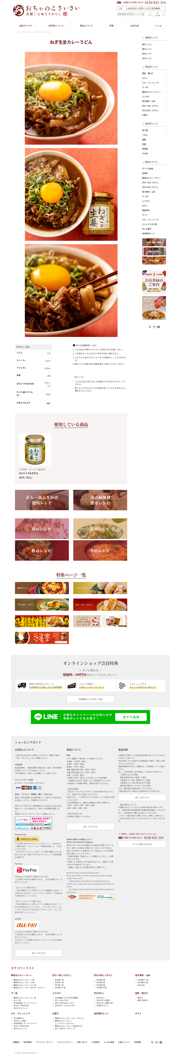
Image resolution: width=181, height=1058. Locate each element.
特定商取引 (28, 1042)
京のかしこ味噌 (20, 1021)
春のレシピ (146, 44)
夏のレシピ (146, 49)
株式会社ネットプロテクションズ (46, 806)
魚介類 (145, 130)
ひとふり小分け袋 (149, 224)
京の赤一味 (59, 982)
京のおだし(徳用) (103, 1000)
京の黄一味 (59, 980)
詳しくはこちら (39, 953)
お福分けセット (102, 1005)
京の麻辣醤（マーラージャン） (26, 1003)
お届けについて (124, 1042)
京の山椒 (141, 985)
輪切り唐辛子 (143, 1000)
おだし (145, 78)
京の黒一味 (59, 985)
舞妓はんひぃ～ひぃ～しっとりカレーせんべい (64, 1022)
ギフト (145, 215)
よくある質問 (109, 1042)
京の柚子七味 (101, 987)
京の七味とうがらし (150, 110)
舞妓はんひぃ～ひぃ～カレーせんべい (69, 1018)
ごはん (145, 135)
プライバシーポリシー (44, 1042)
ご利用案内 (95, 1042)
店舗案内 (16, 1042)
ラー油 (145, 87)
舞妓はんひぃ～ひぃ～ (151, 92)
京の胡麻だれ (19, 1018)
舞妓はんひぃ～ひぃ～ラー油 (25, 985)
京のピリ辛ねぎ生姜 (21, 1005)
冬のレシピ (146, 58)
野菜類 (145, 149)
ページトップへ (165, 1043)
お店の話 (134, 25)
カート (164, 15)
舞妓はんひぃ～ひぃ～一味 (24, 980)
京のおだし (99, 993)
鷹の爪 (140, 998)
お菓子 (145, 115)
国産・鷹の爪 (147, 73)
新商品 (145, 173)
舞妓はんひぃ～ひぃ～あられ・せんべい (29, 987)
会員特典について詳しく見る (90, 699)
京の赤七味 (100, 982)
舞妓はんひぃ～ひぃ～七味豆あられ (69, 1026)
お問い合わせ (82, 1042)
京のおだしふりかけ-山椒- (65, 1005)
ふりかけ (146, 96)
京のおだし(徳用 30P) (104, 1003)
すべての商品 (147, 169)
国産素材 (146, 210)
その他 (145, 153)
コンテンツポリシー (65, 1042)
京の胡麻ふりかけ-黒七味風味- (67, 998)
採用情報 (137, 1042)
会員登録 (157, 15)
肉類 (144, 144)
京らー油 (17, 1000)
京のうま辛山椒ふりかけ (64, 1003)
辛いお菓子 (146, 229)
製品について (86, 25)
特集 (111, 25)
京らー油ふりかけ (62, 1000)
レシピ (158, 25)
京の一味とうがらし (150, 106)
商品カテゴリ (25, 25)
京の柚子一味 (60, 987)
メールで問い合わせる (142, 844)
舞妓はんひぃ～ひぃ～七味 (24, 982)
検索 (143, 14)
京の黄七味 (100, 980)
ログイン (150, 15)
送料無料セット (148, 233)
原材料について (56, 25)
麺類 (144, 140)
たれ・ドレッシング (150, 83)
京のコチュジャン (20, 1008)
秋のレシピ (146, 54)
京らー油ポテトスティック (65, 1028)
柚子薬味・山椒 (148, 101)
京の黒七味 (100, 985)
